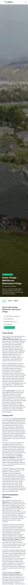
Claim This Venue (10, 327)
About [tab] (4, 300)
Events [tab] (10, 300)
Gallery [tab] (16, 300)
